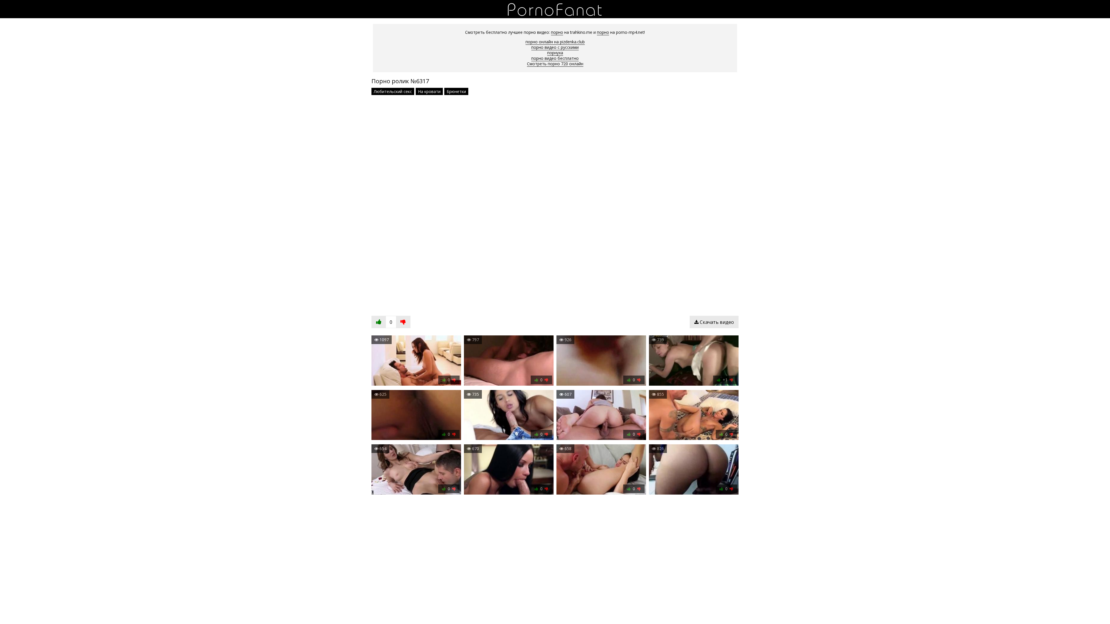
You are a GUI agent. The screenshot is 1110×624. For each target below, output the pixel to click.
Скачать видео (716, 322)
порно (557, 32)
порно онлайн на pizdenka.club (555, 41)
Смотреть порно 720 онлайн (555, 63)
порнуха (555, 52)
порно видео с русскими (555, 47)
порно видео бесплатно (555, 58)
